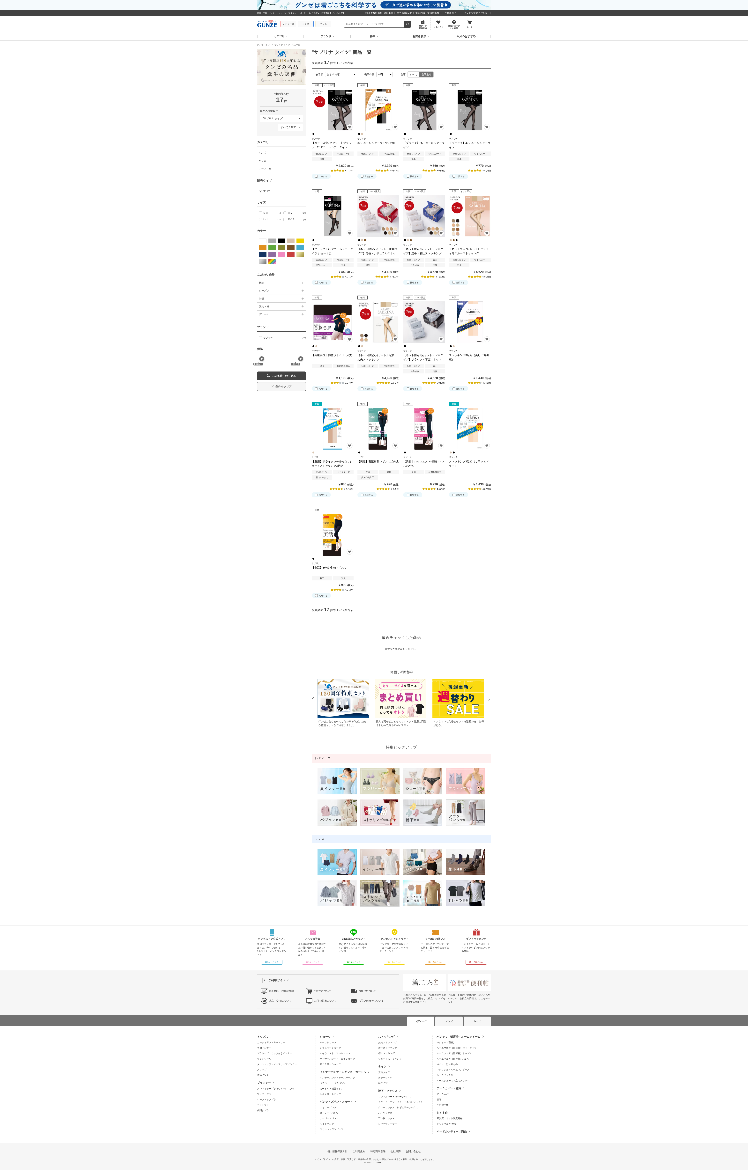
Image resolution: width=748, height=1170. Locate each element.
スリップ (261, 1069)
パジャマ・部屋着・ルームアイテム (458, 1036)
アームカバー (444, 1094)
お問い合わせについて (371, 1000)
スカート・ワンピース (331, 1129)
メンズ (305, 24)
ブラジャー (264, 1082)
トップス (262, 1036)
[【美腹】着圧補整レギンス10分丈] (378, 429)
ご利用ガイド (452, 13)
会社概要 (396, 1151)
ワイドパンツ (327, 1123)
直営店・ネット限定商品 (449, 1118)
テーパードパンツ (329, 1118)
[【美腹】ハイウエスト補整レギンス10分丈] (424, 429)
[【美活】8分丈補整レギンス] (333, 535)
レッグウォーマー (387, 1123)
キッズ (323, 24)
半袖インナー (264, 1048)
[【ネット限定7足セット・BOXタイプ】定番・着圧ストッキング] (424, 216)
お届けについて (367, 991)
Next (490, 699)
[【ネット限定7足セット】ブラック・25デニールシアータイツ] (333, 110)
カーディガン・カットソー (271, 1042)
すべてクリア (288, 127)
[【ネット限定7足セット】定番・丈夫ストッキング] (378, 322)
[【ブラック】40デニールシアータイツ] (470, 110)
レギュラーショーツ (330, 1048)
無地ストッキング (387, 1042)
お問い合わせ (413, 1151)
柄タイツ (383, 1083)
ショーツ (325, 1036)
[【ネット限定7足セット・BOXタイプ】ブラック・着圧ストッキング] (424, 322)
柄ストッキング (386, 1053)
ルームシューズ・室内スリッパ (453, 1080)
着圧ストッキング (387, 1048)
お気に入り (350, 127)
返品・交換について (280, 1000)
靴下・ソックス (387, 1090)
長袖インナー (264, 1075)
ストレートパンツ (329, 1113)
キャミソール (264, 1058)
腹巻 (439, 1099)
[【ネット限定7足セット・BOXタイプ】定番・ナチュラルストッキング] (378, 216)
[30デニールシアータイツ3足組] (378, 110)
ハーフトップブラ (266, 1099)
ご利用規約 (359, 1151)
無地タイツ (384, 1072)
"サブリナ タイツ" (271, 117)
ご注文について (322, 991)
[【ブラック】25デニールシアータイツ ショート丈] (333, 216)
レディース (288, 24)
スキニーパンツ (328, 1107)
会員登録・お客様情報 (281, 991)
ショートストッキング (390, 1058)
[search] (407, 24)
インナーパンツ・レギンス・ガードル (343, 1071)
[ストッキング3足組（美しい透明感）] (470, 322)
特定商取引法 (377, 1151)
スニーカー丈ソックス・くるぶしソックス (400, 1102)
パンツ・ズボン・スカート (336, 1101)
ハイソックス (385, 1113)
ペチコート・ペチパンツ (333, 1083)
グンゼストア (267, 24)
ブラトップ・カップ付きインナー (274, 1053)
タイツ (382, 1066)
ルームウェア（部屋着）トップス (454, 1053)
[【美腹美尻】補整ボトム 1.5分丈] (333, 322)
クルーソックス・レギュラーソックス (398, 1107)
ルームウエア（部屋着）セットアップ (456, 1048)
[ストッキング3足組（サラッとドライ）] (470, 429)
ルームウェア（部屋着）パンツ (453, 1058)
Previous (313, 699)
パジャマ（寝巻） (446, 1042)
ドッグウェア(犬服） (448, 1123)
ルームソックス (445, 1075)
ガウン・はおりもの (447, 1064)
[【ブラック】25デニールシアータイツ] (424, 110)
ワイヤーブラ (264, 1094)
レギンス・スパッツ (330, 1094)
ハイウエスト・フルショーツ (335, 1053)
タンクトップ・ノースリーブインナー (277, 1064)
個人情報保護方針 (337, 1151)
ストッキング (386, 1036)
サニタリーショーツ (330, 1064)
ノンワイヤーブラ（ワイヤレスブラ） (277, 1088)
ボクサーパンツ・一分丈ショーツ (337, 1058)
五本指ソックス (386, 1118)
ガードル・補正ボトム (331, 1088)
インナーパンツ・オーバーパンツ (337, 1077)
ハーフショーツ (328, 1042)
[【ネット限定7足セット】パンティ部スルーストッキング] (470, 216)
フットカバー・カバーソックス (394, 1096)
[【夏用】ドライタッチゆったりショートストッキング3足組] (333, 429)
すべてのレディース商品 (452, 1131)
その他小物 (442, 1105)
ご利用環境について (325, 1000)
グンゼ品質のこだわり (475, 13)
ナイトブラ (263, 1105)
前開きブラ (263, 1110)
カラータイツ (385, 1077)
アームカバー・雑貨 (449, 1088)
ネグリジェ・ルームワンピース (453, 1069)
